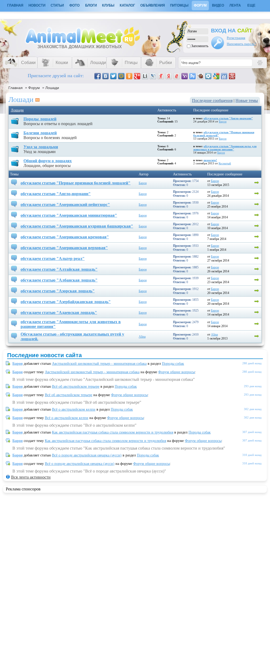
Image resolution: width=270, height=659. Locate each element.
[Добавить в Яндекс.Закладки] (169, 76)
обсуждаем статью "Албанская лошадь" (59, 280)
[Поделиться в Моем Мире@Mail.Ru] (121, 76)
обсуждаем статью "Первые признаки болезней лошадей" (76, 183)
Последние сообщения (212, 100)
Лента (235, 5)
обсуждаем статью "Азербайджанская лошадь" (66, 301)
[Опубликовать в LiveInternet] (145, 76)
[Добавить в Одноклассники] (129, 76)
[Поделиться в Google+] (137, 76)
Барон (222, 121)
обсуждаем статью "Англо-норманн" (228, 118)
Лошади (52, 88)
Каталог (127, 5)
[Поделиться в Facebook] (97, 76)
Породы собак (173, 364)
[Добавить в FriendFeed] (224, 76)
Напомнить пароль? (241, 44)
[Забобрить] (200, 76)
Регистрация (236, 38)
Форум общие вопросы (176, 372)
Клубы (108, 5)
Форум (200, 5)
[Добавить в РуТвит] (192, 76)
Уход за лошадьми (40, 147)
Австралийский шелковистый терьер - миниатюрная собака (99, 364)
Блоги (91, 5)
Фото (74, 5)
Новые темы (246, 100)
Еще (251, 5)
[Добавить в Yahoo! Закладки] (184, 76)
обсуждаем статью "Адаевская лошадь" (59, 312)
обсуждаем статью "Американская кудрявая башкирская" (77, 226)
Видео (218, 5)
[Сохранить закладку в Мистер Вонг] (232, 76)
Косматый (225, 163)
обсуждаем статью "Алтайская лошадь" (59, 269)
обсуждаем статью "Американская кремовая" (65, 237)
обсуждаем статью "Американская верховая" (64, 247)
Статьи (57, 5)
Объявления (152, 5)
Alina (142, 336)
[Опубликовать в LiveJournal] (153, 76)
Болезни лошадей (40, 133)
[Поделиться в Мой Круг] (208, 76)
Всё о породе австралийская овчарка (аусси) (87, 455)
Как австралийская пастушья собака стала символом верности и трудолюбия (112, 432)
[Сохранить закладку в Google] (216, 76)
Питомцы (179, 5)
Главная (15, 88)
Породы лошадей (39, 119)
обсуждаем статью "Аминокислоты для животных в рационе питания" (225, 148)
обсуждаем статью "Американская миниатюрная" (69, 215)
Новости (36, 5)
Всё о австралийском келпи (73, 409)
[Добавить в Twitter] (113, 76)
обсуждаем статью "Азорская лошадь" (58, 291)
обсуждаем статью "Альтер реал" (53, 258)
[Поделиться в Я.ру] (161, 76)
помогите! (210, 160)
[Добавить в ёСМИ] (176, 76)
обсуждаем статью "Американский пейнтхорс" (65, 204)
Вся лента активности (31, 477)
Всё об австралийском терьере (75, 386)
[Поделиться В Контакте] (105, 76)
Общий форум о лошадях (47, 161)
